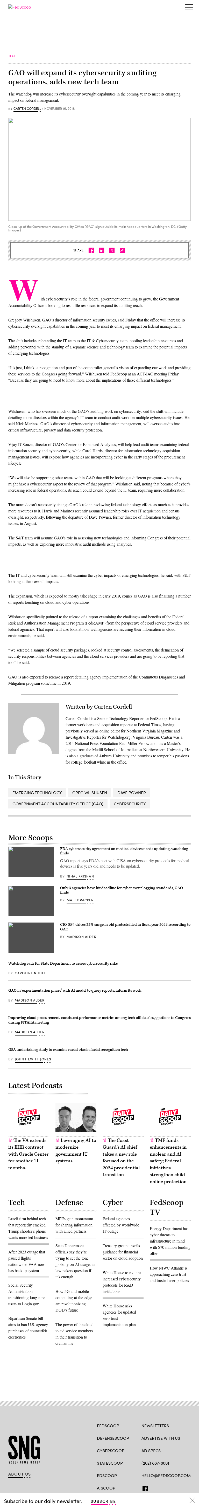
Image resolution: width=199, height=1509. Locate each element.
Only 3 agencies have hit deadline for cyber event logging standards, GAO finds (121, 890)
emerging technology (37, 792)
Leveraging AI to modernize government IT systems (75, 1150)
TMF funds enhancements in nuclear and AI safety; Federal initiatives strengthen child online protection (168, 1161)
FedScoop (108, 1425)
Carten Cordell (27, 109)
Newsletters (155, 1425)
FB (143, 1487)
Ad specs (151, 1450)
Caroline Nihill (30, 973)
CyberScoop (110, 1450)
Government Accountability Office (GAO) (57, 803)
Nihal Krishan (80, 876)
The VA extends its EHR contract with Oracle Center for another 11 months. (28, 1154)
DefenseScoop (113, 1438)
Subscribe (103, 1501)
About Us (19, 1474)
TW (154, 1487)
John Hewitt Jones (33, 1059)
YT (182, 1487)
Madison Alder (81, 936)
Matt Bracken (80, 900)
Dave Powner (131, 792)
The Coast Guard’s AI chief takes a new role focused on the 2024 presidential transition (121, 1157)
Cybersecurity (130, 803)
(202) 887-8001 (155, 1463)
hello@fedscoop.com (166, 1475)
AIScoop (106, 1488)
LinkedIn (164, 1487)
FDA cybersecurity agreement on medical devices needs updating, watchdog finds (124, 851)
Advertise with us (160, 1438)
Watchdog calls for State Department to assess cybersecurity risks (63, 963)
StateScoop (110, 1463)
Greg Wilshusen (89, 792)
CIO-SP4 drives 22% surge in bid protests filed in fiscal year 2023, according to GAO (125, 927)
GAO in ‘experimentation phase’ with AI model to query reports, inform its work (74, 990)
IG (172, 1487)
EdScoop (107, 1475)
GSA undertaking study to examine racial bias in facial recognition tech (68, 1049)
